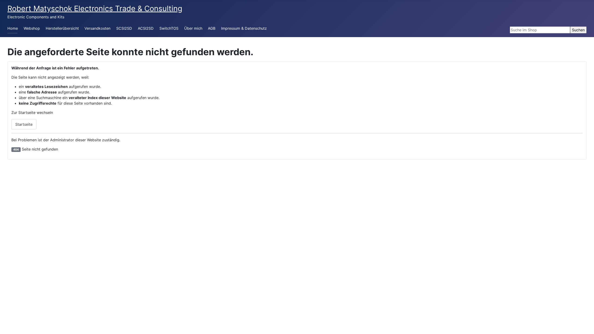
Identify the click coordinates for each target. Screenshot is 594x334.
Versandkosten (97, 28)
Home (12, 28)
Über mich (193, 28)
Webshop (32, 28)
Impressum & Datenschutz (244, 28)
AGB (211, 28)
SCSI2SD (124, 28)
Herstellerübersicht (62, 28)
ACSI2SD (146, 28)
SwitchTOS (168, 28)
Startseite (23, 124)
